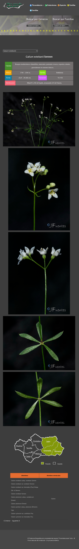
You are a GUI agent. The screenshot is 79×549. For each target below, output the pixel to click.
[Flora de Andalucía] (13, 6)
